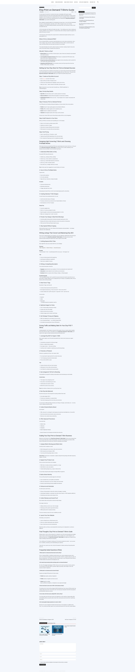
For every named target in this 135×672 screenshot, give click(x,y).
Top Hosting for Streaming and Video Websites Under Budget (87, 18)
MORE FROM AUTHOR (51, 623)
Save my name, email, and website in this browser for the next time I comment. (54, 662)
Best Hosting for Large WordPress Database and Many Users (87, 14)
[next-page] (41, 637)
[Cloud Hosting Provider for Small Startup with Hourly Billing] (45, 629)
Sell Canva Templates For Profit (70, 619)
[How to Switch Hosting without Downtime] (57, 629)
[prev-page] (40, 637)
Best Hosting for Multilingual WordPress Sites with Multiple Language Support (87, 27)
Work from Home (41, 5)
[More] (72, 613)
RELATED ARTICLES (43, 623)
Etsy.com (44, 78)
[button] (98, 2)
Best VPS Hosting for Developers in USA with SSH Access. (86, 24)
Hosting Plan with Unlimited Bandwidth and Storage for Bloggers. (86, 21)
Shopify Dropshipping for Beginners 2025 (46, 619)
